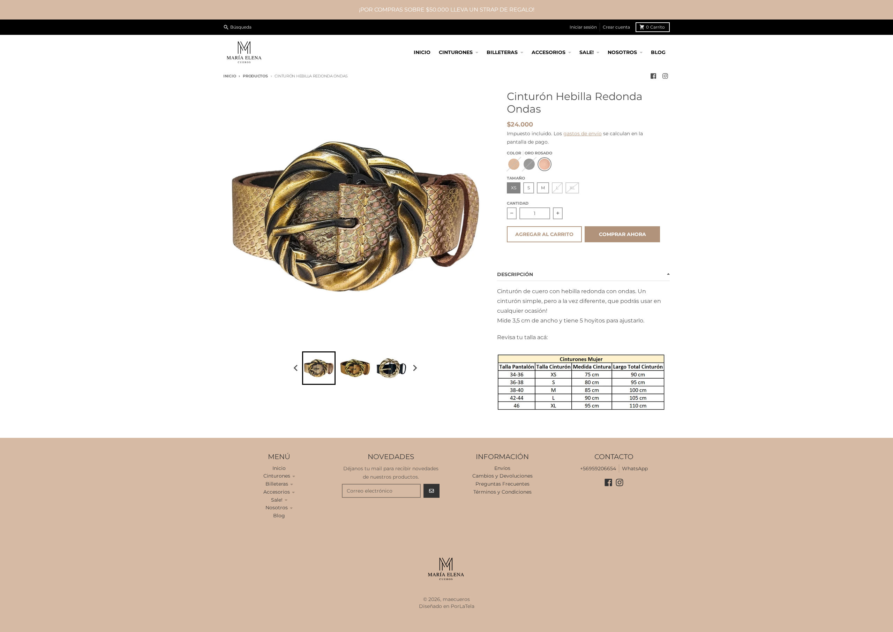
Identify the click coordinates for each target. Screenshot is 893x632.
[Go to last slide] (296, 368)
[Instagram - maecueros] (665, 76)
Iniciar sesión (583, 27)
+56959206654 (598, 468)
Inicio (229, 76)
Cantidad (517, 203)
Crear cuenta (616, 27)
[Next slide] (414, 368)
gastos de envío (582, 133)
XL (572, 187)
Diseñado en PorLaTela (446, 606)
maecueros (456, 599)
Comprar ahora (622, 234)
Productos (255, 76)
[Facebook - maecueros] (653, 76)
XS (513, 187)
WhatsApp (635, 468)
